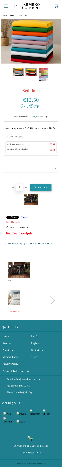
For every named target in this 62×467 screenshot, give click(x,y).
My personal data (32, 452)
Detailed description (20, 233)
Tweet (25, 217)
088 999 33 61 (22, 386)
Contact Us (37, 350)
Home (4, 15)
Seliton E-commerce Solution (31, 464)
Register (35, 343)
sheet (12, 15)
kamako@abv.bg (23, 392)
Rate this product (13, 222)
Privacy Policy (10, 364)
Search (34, 357)
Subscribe (14, 311)
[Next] (50, 300)
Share (14, 217)
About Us (8, 350)
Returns (7, 343)
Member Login (10, 357)
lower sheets (23, 15)
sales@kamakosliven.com (27, 379)
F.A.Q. (34, 336)
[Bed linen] (31, 62)
